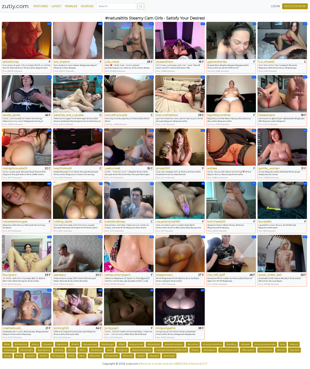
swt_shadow (62, 61)
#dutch (43, 355)
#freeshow (96, 350)
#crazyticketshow (212, 344)
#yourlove (193, 344)
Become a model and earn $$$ (160, 363)
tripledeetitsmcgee (15, 221)
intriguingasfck (166, 328)
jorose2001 (163, 168)
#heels (75, 344)
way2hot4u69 (63, 168)
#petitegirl (169, 355)
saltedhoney (11, 61)
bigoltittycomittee (219, 115)
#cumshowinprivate (265, 344)
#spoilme (62, 344)
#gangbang (44, 350)
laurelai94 (264, 221)
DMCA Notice (190, 363)
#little (72, 355)
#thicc (82, 350)
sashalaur (60, 274)
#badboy (231, 344)
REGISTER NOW (295, 6)
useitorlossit (112, 168)
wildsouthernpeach (117, 274)
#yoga (7, 355)
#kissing (59, 350)
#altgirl (141, 355)
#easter (31, 355)
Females (71, 6)
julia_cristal (112, 61)
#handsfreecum (228, 350)
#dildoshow (21, 344)
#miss (19, 355)
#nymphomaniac (174, 344)
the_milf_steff (216, 274)
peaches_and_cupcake (69, 115)
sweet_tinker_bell (270, 274)
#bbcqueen (248, 350)
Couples (87, 6)
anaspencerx (164, 274)
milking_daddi (63, 221)
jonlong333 (61, 328)
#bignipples (154, 344)
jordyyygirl (112, 328)
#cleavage (10, 350)
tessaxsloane (266, 115)
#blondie (128, 355)
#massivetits (111, 355)
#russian (47, 344)
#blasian (245, 344)
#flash (122, 344)
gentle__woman (268, 168)
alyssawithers (164, 61)
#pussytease (90, 344)
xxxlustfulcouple (116, 115)
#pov (82, 355)
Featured (40, 6)
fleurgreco (10, 274)
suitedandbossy (115, 221)
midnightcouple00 (15, 168)
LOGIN (275, 6)
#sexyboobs (265, 350)
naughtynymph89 (168, 221)
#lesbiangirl (108, 344)
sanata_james (11, 115)
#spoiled (294, 350)
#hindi (71, 350)
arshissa (212, 168)
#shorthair (95, 355)
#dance (294, 344)
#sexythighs (26, 350)
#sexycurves (136, 344)
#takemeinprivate (141, 350)
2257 (204, 363)
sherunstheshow (167, 115)
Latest (57, 6)
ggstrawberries (217, 61)
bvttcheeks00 (216, 221)
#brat (7, 344)
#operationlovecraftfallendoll (171, 350)
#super (195, 350)
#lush (110, 350)
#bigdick (154, 355)
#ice (282, 344)
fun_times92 (266, 61)
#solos (35, 344)
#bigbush (122, 350)
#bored (281, 350)
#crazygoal (58, 355)
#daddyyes (209, 350)
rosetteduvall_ (12, 328)
